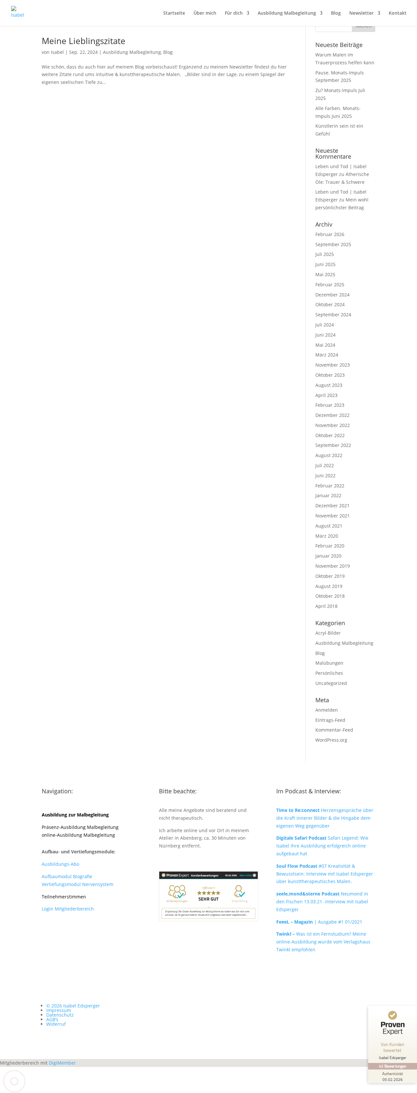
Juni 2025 (325, 264)
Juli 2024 (324, 325)
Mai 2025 (325, 274)
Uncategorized (331, 683)
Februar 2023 (329, 405)
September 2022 (333, 445)
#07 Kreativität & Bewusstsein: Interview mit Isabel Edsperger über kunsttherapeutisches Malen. (324, 874)
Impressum (58, 1010)
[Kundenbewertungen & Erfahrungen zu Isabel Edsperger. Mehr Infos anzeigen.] (208, 919)
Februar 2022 (329, 486)
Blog (336, 13)
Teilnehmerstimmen (64, 897)
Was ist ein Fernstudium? (314, 934)
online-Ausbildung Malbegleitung (78, 835)
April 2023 (326, 395)
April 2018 (326, 606)
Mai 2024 (325, 345)
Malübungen (329, 663)
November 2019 (332, 566)
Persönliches (329, 673)
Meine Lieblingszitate (83, 41)
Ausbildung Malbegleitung (287, 13)
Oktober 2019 (330, 576)
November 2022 (332, 425)
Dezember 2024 (332, 295)
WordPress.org (331, 740)
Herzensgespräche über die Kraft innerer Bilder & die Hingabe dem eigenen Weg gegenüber (324, 818)
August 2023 (328, 385)
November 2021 (332, 516)
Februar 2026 (329, 234)
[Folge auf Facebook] (47, 932)
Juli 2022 (324, 465)
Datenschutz (60, 1015)
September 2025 (333, 244)
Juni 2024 (325, 335)
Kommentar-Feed (334, 730)
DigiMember (62, 1063)
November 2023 (332, 365)
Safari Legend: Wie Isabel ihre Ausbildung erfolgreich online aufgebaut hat (322, 846)
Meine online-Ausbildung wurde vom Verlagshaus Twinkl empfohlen (323, 942)
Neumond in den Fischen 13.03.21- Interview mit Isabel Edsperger (322, 901)
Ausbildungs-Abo (60, 864)
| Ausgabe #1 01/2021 (319, 922)
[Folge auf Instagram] (60, 932)
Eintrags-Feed (330, 720)
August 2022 (328, 455)
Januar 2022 (328, 495)
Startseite (174, 13)
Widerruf (56, 1024)
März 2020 (326, 536)
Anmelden (326, 710)
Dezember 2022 (332, 415)
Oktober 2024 (330, 304)
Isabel (57, 52)
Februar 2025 (329, 284)
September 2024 (333, 314)
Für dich (234, 13)
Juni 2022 (325, 475)
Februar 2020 (329, 546)
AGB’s (52, 1019)
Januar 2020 (328, 556)
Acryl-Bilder (328, 633)
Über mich (205, 13)
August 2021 (328, 526)
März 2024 (326, 355)
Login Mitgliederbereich (68, 909)
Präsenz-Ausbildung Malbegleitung (80, 827)
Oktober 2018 (330, 596)
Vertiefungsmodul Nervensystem (77, 884)
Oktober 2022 (330, 435)
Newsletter (361, 13)
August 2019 (328, 586)
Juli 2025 (324, 254)
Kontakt (398, 13)
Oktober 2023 (330, 375)
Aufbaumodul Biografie (67, 876)
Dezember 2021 (332, 505)
